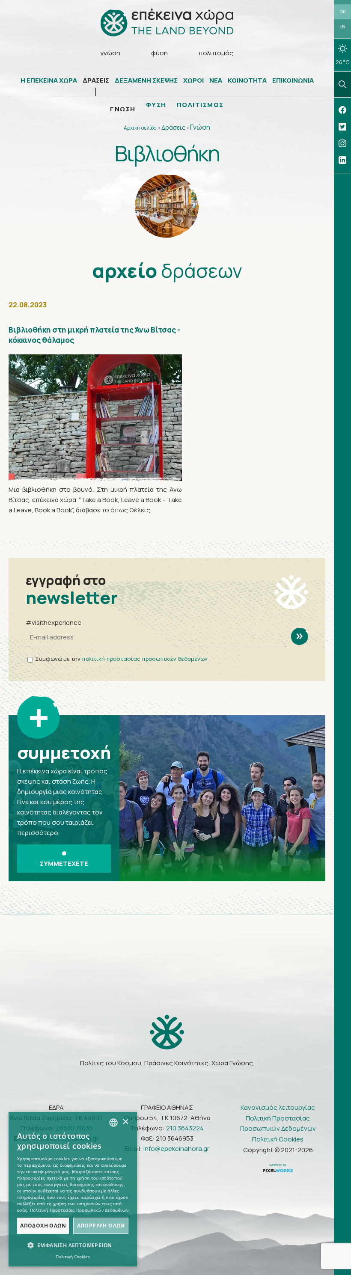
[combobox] (113, 1122)
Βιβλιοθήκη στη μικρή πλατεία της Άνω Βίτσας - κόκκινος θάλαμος (94, 335)
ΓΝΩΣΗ (123, 109)
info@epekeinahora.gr (176, 1148)
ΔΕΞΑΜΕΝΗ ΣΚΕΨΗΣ (146, 80)
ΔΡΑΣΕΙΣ (96, 80)
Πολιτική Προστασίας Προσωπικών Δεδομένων (278, 1123)
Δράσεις (173, 127)
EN (342, 27)
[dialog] (73, 1189)
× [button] (125, 1122)
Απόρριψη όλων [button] (101, 1225)
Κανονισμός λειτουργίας (278, 1107)
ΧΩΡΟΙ (193, 80)
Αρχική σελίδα (140, 127)
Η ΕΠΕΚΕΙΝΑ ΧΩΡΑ (49, 80)
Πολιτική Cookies (277, 1139)
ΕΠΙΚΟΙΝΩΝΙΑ (293, 80)
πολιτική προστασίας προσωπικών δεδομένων (145, 659)
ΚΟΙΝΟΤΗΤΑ (247, 80)
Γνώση (200, 127)
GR (342, 12)
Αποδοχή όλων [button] (43, 1225)
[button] (72, 1245)
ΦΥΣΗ (156, 105)
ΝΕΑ (215, 80)
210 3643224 (185, 1127)
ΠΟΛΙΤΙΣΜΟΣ (200, 105)
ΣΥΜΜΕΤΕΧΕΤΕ (64, 863)
